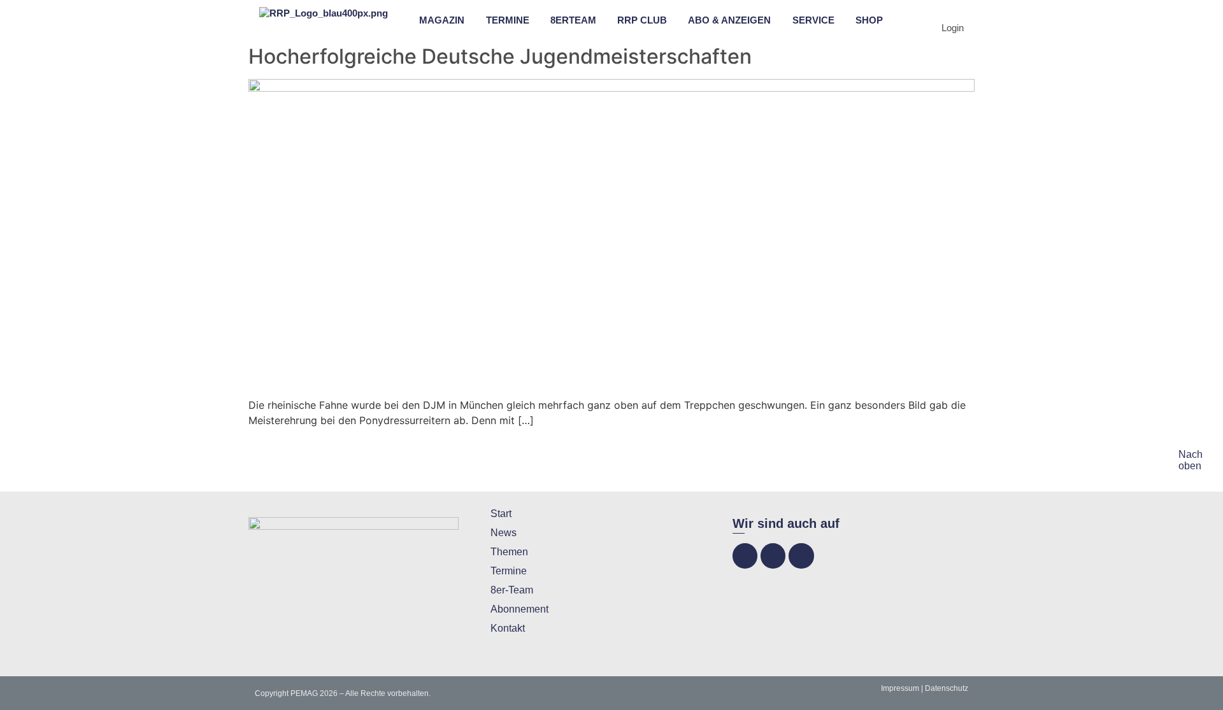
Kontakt (507, 628)
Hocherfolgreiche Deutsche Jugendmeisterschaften (500, 56)
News (503, 532)
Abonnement (519, 609)
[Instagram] (773, 555)
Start (500, 513)
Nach (1190, 454)
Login (952, 27)
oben (1189, 465)
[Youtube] (801, 555)
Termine (508, 570)
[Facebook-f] (745, 555)
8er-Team (511, 590)
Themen (509, 551)
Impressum (900, 688)
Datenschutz (946, 688)
